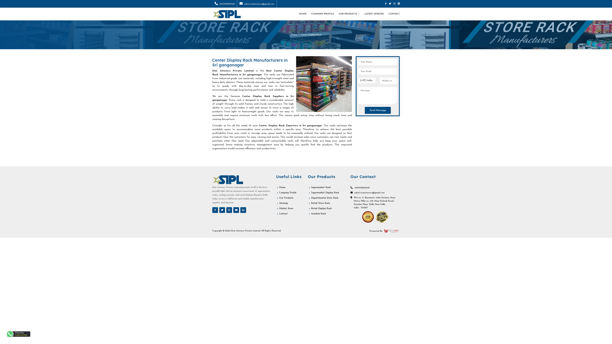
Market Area (286, 208)
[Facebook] (385, 4)
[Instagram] (394, 4)
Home (302, 14)
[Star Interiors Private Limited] (227, 14)
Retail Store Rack (320, 203)
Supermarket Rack (321, 187)
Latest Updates (374, 14)
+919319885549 (227, 4)
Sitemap (283, 203)
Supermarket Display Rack (325, 193)
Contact (394, 14)
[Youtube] (236, 210)
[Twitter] (390, 4)
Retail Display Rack (321, 208)
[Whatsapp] (18, 334)
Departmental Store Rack (324, 198)
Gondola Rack (318, 214)
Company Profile (322, 14)
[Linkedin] (399, 4)
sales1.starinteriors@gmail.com (259, 4)
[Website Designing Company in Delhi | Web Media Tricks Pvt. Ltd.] (392, 231)
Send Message (378, 110)
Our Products (286, 198)
